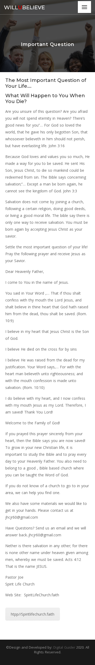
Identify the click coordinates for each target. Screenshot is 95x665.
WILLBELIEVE (24, 7)
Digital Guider (64, 647)
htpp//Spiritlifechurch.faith (32, 614)
